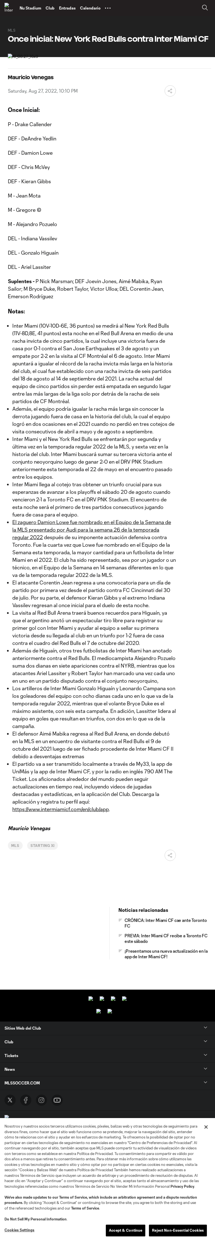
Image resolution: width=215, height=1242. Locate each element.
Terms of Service (73, 1197)
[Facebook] (25, 1100)
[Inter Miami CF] (9, 8)
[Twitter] (10, 1100)
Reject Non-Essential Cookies (178, 1230)
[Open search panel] (205, 8)
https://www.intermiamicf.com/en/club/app (60, 809)
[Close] (206, 1127)
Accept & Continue (125, 1230)
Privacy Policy (182, 1186)
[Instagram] (41, 1100)
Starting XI (43, 845)
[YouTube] (57, 1100)
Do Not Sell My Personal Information (35, 1219)
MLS (15, 845)
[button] (108, 8)
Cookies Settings (19, 1230)
